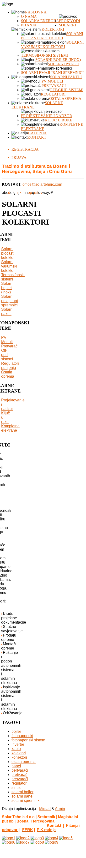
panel (16, 766)
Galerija (37, 133)
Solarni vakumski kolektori (52, 44)
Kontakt (36, 137)
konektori (19, 757)
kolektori (18, 753)
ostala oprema (23, 762)
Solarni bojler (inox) (58, 60)
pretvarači (19, 779)
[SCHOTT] (37, 842)
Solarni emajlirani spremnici (52, 73)
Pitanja (29, 25)
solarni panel (22, 796)
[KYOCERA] (37, 838)
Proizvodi (69, 21)
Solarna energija (40, 21)
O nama (29, 16)
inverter (17, 744)
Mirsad (45, 809)
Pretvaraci (54, 85)
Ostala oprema (65, 98)
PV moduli (52, 81)
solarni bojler (22, 792)
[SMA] (23, 838)
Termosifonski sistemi (44, 55)
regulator (19, 783)
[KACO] (66, 838)
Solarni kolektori (59, 27)
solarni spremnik (25, 800)
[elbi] (51, 838)
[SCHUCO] (51, 842)
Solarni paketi (63, 64)
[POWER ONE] (8, 842)
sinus (16, 788)
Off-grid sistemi (66, 90)
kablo (16, 749)
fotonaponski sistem (28, 740)
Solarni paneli (66, 77)
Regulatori (53, 94)
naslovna (36, 12)
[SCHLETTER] (23, 842)
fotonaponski (22, 736)
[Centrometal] (8, 838)
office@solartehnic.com (42, 184)
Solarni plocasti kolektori (52, 36)
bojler (16, 731)
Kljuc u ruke (58, 120)
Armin (60, 809)
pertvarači (19, 770)
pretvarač (19, 775)
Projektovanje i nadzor (46, 116)
